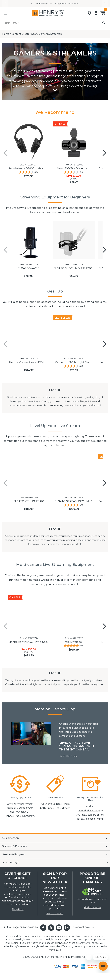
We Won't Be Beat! (51, 804)
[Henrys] (48, 13)
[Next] (104, 152)
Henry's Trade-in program (19, 816)
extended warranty (89, 810)
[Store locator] (89, 13)
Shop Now (17, 909)
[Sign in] (96, 13)
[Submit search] (104, 23)
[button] (5, 3)
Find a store (85, 3)
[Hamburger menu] (5, 13)
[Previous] (5, 152)
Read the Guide (68, 756)
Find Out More (54, 913)
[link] (31, 733)
